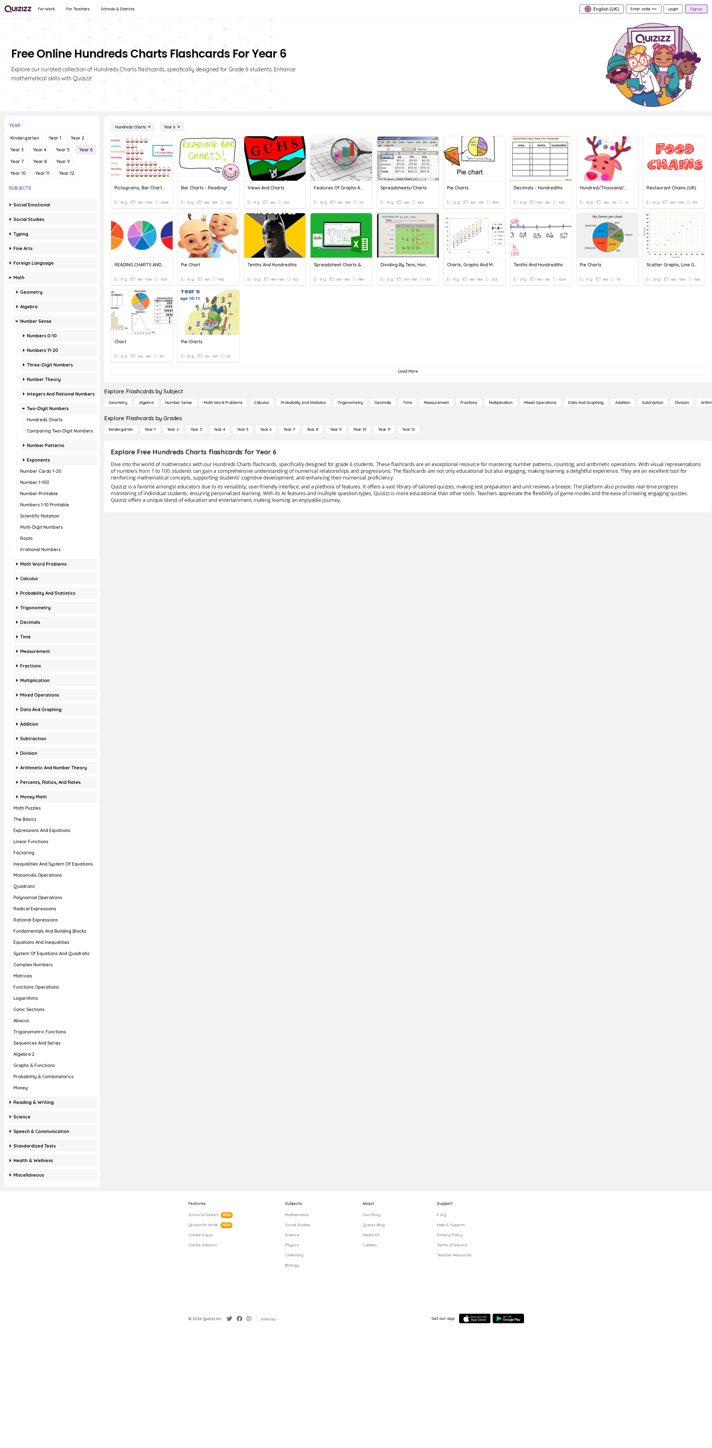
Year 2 (77, 138)
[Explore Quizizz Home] (17, 9)
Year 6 (86, 149)
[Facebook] (239, 1318)
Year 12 (66, 173)
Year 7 (17, 161)
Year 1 (55, 138)
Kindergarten (24, 138)
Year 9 (63, 161)
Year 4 (39, 149)
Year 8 (40, 161)
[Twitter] (229, 1318)
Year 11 (42, 173)
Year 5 (63, 149)
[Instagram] (249, 1318)
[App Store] (474, 1318)
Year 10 (18, 173)
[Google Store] (508, 1318)
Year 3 (17, 149)
